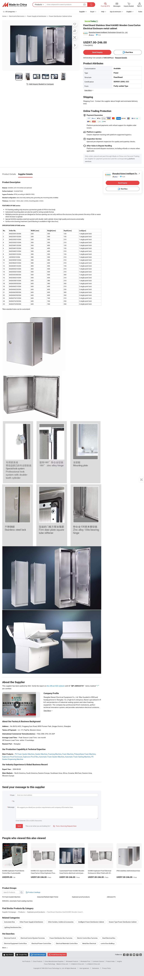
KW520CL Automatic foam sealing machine (17, 901)
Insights (119, 961)
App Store (8, 954)
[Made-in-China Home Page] (14, 4)
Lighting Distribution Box (12, 927)
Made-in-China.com (62, 964)
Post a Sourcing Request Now (64, 826)
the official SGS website (56, 686)
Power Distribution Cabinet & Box (60, 16)
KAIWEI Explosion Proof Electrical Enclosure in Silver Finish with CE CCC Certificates (99, 873)
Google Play (21, 954)
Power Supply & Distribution (36, 16)
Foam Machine (67, 754)
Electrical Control (10, 938)
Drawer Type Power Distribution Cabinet (123, 922)
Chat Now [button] (129, 52)
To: (14, 801)
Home (4, 16)
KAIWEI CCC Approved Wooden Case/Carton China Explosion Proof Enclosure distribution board (43, 873)
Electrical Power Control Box (41, 943)
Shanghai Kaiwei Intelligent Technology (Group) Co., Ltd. (108, 32)
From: (13, 795)
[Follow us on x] (127, 954)
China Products (37, 961)
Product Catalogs (34, 892)
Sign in (139, 6)
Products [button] (38, 4)
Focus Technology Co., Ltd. (56, 968)
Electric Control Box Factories (87, 938)
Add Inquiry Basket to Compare (41, 84)
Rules (140, 11)
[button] (84, 4)
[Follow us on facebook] (124, 954)
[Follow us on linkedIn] (140, 954)
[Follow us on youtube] (134, 954)
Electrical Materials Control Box (67, 943)
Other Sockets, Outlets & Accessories (60, 922)
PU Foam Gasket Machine (24, 754)
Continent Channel (98, 961)
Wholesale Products (72, 961)
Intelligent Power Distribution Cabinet (91, 922)
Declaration (95, 968)
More (4, 948)
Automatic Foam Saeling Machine (78, 757)
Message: (11, 807)
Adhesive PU (111, 897)
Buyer (92, 11)
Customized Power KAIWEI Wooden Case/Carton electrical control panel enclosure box (71, 873)
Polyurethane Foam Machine (85, 754)
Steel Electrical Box (108, 938)
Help (102, 11)
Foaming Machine (55, 754)
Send (19, 826)
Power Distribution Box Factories (61, 938)
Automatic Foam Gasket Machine (51, 757)
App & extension (115, 11)
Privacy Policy (106, 968)
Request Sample (121, 58)
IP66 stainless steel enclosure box (128, 871)
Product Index (110, 961)
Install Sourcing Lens (58, 954)
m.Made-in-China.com (77, 964)
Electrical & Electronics (17, 16)
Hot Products (26, 961)
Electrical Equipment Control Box (15, 943)
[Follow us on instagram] (131, 954)
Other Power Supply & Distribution (31, 922)
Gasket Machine (41, 754)
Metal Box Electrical (89, 943)
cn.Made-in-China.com (93, 964)
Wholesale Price (85, 961)
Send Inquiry (97, 52)
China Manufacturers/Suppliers (54, 961)
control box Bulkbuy (108, 943)
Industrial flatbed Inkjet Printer (47, 897)
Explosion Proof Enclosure (12, 757)
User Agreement (84, 968)
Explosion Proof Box (30, 757)
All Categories (10, 11)
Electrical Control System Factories (33, 938)
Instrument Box (9, 922)
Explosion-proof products (81, 897)
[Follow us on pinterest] (137, 954)
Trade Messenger (38, 954)
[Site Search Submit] (91, 4)
